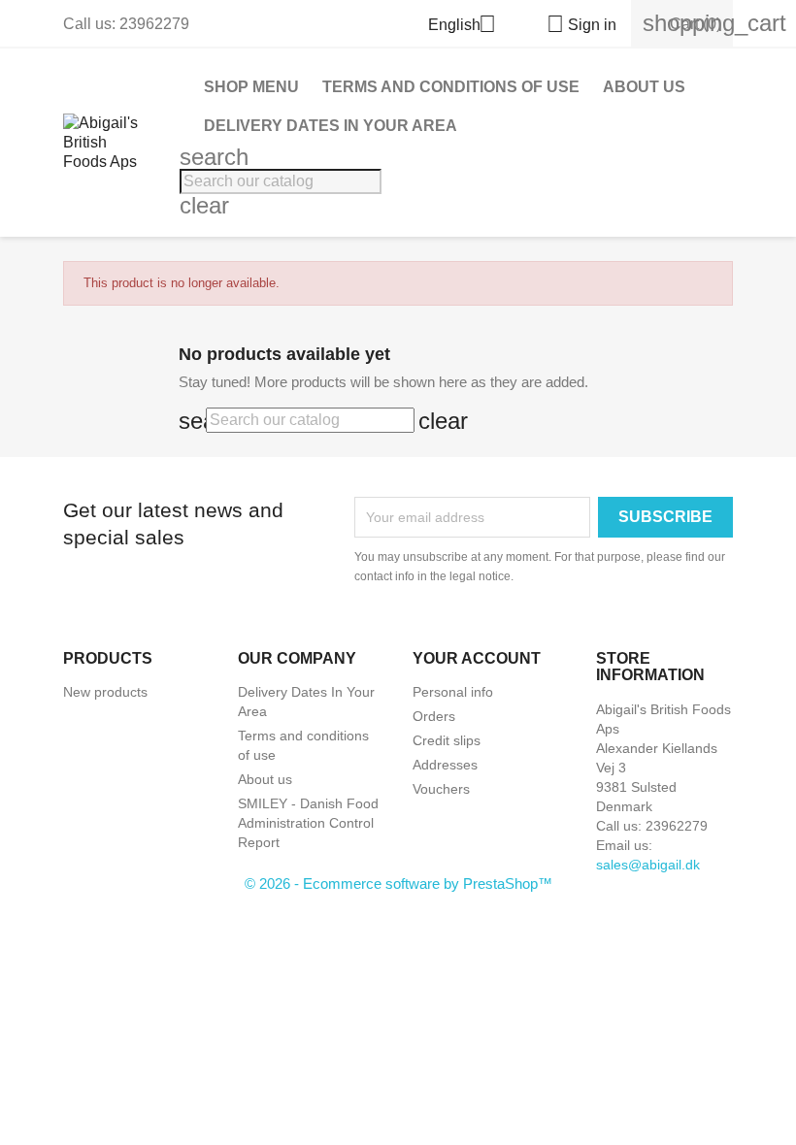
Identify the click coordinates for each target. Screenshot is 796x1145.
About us (644, 87)
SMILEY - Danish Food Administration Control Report (308, 823)
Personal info (453, 692)
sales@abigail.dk (648, 864)
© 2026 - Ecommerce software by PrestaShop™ (398, 883)
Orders (434, 716)
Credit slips (447, 740)
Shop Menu (251, 87)
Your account (477, 658)
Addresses (445, 764)
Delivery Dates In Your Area (330, 125)
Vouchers (441, 789)
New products (105, 692)
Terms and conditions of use (451, 87)
